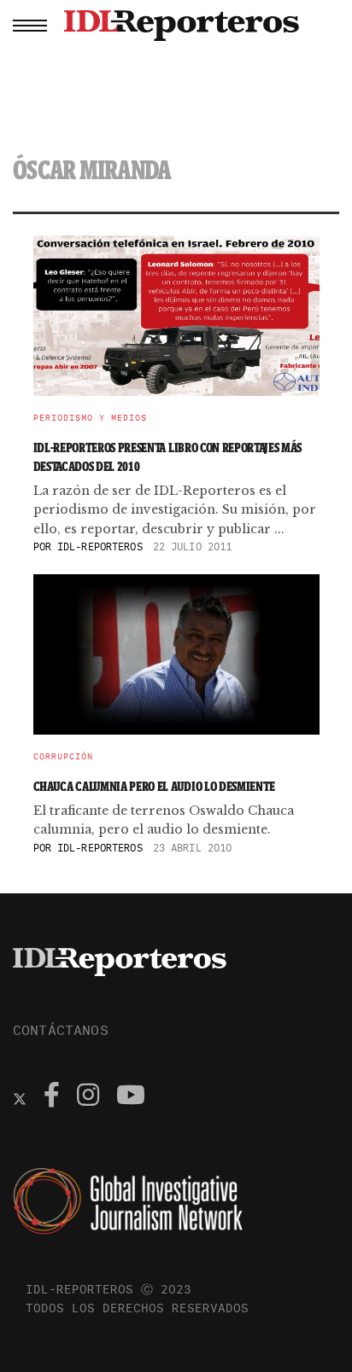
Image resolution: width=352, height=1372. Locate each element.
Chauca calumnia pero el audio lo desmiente (154, 786)
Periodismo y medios (90, 418)
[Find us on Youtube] (130, 1097)
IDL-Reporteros (100, 546)
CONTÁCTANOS (61, 1029)
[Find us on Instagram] (88, 1097)
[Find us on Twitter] (19, 1097)
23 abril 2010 (192, 847)
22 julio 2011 (192, 546)
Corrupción (63, 757)
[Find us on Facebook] (52, 1097)
